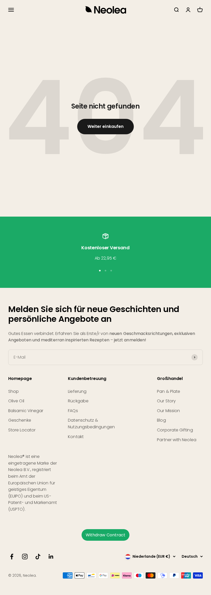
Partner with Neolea (176, 440)
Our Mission (168, 411)
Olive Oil (16, 401)
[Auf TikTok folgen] (37, 556)
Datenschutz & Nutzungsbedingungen (91, 423)
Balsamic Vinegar (25, 411)
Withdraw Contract (105, 535)
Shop (13, 391)
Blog (161, 420)
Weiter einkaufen (105, 126)
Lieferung (77, 391)
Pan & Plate (168, 391)
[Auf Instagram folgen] (24, 556)
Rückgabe (78, 401)
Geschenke (19, 420)
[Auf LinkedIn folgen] (51, 556)
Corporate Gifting (175, 430)
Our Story (166, 401)
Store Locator (22, 430)
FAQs (73, 411)
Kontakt (76, 437)
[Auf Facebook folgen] (11, 556)
